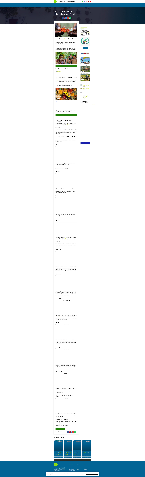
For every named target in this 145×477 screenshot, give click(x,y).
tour (58, 80)
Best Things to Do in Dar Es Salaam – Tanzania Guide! (86, 453)
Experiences (55, 9)
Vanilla (61, 339)
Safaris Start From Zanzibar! (84, 73)
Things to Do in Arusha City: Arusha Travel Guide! (77, 452)
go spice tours (64, 38)
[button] (63, 18)
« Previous (69, 458)
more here (59, 71)
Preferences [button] (51, 474)
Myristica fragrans (65, 238)
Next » (76, 458)
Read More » (84, 86)
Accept (95, 474)
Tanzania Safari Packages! (84, 65)
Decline (89, 474)
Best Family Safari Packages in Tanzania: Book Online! (86, 97)
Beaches (68, 124)
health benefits (60, 316)
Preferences (82, 474)
